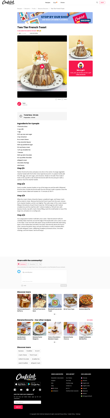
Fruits (34, 8)
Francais (85, 378)
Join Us (68, 388)
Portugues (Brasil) (87, 396)
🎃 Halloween (54, 391)
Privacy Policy (63, 414)
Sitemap (78, 414)
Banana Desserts (43, 8)
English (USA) (86, 385)
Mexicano (85, 391)
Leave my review (34, 33)
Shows (63, 2)
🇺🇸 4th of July (54, 388)
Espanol (85, 388)
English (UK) (86, 383)
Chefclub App (69, 383)
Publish (63, 285)
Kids (52, 383)
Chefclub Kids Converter (72, 391)
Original (53, 380)
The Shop (68, 380)
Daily (52, 385)
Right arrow (92, 300)
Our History (69, 378)
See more (90, 320)
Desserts (27, 8)
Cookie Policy (71, 414)
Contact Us (69, 385)
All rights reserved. (54, 414)
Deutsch (85, 380)
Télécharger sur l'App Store (20, 384)
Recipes (47, 2)
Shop (102, 2)
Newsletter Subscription (57, 378)
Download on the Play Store (34, 384)
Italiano (85, 393)
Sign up (18, 407)
